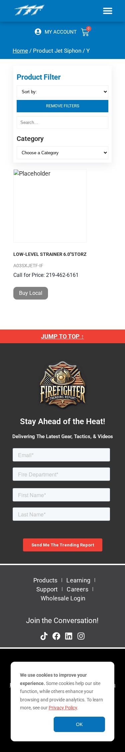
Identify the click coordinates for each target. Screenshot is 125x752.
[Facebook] (56, 636)
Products (45, 580)
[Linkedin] (69, 636)
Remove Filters (62, 105)
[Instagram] (81, 636)
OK (79, 724)
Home (20, 51)
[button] (107, 10)
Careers (77, 589)
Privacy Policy (63, 707)
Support (47, 589)
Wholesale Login (63, 598)
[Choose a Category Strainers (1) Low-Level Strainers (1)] (62, 152)
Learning (78, 580)
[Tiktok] (44, 636)
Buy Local (30, 293)
